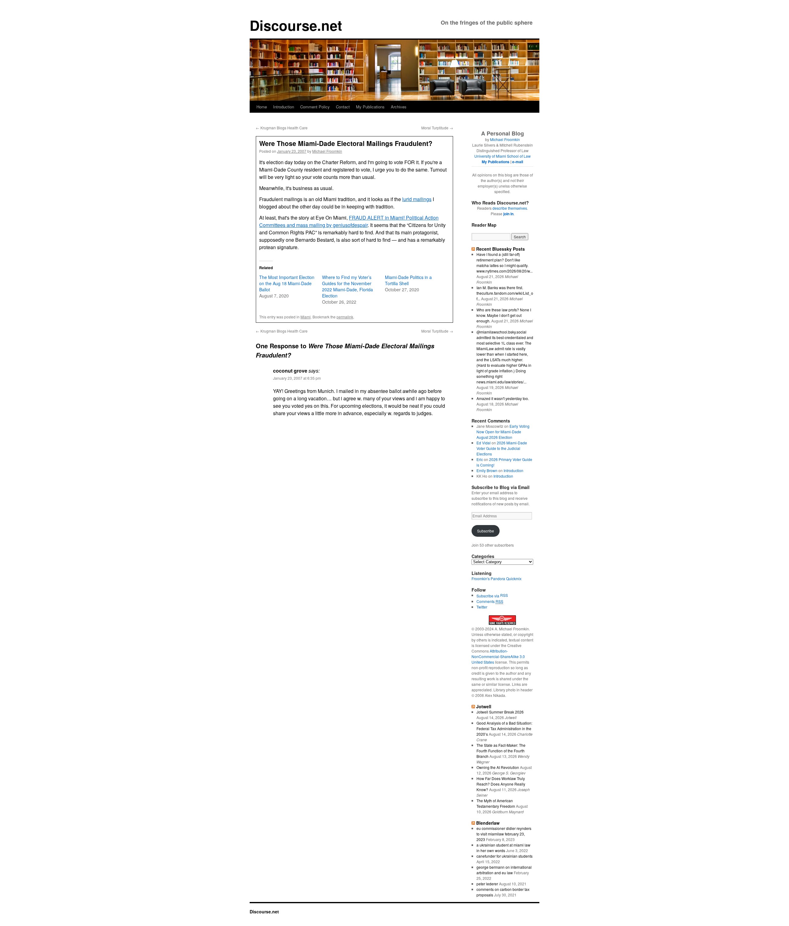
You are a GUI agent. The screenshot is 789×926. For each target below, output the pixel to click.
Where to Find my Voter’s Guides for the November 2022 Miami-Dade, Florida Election (347, 286)
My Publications (370, 107)
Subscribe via (488, 595)
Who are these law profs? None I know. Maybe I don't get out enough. (503, 315)
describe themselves (510, 208)
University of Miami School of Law (502, 156)
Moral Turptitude (437, 127)
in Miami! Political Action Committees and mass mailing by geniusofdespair (349, 221)
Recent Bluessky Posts (500, 249)
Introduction (283, 107)
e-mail (517, 161)
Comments (489, 601)
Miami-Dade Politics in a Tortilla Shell (408, 280)
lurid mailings (416, 199)
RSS (504, 595)
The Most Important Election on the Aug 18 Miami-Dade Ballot (286, 283)
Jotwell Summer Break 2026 (500, 711)
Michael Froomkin (327, 151)
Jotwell (483, 706)
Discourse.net (296, 25)
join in (508, 213)
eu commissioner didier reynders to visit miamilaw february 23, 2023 (503, 834)
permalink (345, 316)
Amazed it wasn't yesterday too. (502, 398)
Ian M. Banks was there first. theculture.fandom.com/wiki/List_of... (504, 293)
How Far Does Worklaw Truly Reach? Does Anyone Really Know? (500, 784)
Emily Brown (486, 470)
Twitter (481, 606)
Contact (343, 107)
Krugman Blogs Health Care (282, 127)
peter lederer (487, 883)
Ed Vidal (483, 442)
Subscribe (485, 530)
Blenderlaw (488, 823)
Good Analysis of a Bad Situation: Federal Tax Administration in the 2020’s (504, 728)
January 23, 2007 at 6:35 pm (297, 378)
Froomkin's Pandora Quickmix (496, 578)
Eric (479, 459)
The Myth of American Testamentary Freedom (495, 803)
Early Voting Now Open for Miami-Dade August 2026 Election (502, 431)
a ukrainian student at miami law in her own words (503, 847)
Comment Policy (315, 107)
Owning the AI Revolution (497, 767)
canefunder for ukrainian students (504, 856)
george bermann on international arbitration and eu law (504, 869)
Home (261, 107)
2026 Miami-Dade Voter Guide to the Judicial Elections (501, 448)
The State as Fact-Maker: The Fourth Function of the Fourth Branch (500, 750)
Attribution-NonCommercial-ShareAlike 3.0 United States (498, 656)
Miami (305, 316)
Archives (399, 107)
